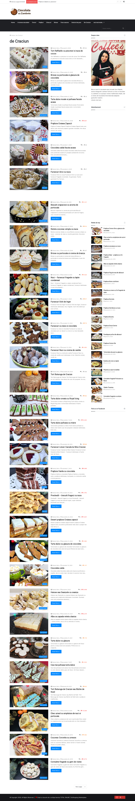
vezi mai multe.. (98, 22)
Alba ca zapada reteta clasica (63, 616)
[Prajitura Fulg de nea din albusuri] (96, 275)
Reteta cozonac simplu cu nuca (64, 229)
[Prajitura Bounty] (96, 319)
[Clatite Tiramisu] (96, 390)
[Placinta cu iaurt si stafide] (96, 372)
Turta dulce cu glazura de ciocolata (66, 544)
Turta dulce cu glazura (60, 641)
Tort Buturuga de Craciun (61, 374)
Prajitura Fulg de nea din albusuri (114, 272)
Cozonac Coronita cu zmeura (63, 737)
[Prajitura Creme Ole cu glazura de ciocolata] (96, 231)
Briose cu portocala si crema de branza (68, 253)
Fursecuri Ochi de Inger (61, 302)
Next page (79, 787)
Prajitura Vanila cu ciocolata (63, 471)
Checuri (48, 22)
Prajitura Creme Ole (110, 343)
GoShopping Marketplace (78, 797)
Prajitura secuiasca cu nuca (112, 246)
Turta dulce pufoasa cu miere (63, 423)
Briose (56, 22)
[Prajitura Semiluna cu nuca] (96, 310)
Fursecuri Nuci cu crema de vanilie (66, 350)
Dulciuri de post (76, 22)
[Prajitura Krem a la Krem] (96, 284)
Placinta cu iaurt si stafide (111, 370)
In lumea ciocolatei (23, 22)
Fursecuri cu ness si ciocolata (64, 326)
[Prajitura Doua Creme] (96, 328)
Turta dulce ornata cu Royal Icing (65, 398)
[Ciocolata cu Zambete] (21, 11)
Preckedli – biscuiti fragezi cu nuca (66, 495)
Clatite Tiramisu (108, 387)
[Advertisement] (108, 164)
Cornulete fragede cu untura (112, 396)
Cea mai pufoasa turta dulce (63, 665)
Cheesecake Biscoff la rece (47, 1)
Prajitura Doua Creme (110, 325)
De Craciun (87, 22)
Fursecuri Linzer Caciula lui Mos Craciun (68, 447)
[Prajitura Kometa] (96, 302)
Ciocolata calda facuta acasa (63, 147)
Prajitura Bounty (109, 317)
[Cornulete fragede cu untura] (96, 399)
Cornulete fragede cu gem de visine (66, 762)
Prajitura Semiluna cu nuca (112, 308)
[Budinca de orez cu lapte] (96, 363)
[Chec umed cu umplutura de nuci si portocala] (96, 240)
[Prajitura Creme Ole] (96, 346)
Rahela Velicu (56, 48)
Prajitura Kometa (109, 299)
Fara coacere (65, 22)
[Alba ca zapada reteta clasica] (96, 266)
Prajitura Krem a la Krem (111, 281)
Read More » (56, 62)
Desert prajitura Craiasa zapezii (64, 519)
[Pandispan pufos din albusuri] (96, 337)
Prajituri (41, 22)
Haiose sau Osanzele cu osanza (64, 592)
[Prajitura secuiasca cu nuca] (96, 249)
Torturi (34, 22)
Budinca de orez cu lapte (111, 361)
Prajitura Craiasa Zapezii (61, 123)
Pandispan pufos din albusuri (113, 334)
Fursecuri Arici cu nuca (61, 172)
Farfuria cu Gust (112, 91)
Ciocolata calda (57, 568)
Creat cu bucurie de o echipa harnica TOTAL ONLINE (53, 797)
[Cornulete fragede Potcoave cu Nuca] (96, 381)
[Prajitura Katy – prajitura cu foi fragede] (96, 257)
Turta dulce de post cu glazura (113, 352)
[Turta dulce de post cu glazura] (96, 355)
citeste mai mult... (96, 100)
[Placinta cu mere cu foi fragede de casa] (96, 293)
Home (13, 22)
